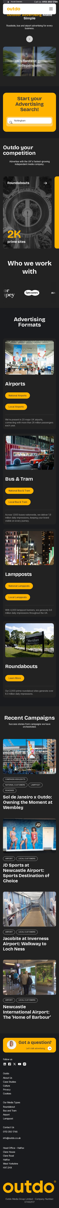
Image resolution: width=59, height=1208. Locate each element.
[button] (50, 9)
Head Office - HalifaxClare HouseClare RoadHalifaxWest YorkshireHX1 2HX (13, 1158)
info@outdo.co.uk (12, 1138)
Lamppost (8, 1118)
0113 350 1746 (50, 2)
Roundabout (9, 1107)
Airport (6, 1114)
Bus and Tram (9, 1110)
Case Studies (9, 1081)
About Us (7, 1078)
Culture (6, 1085)
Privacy (7, 1089)
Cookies (7, 1093)
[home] (13, 9)
